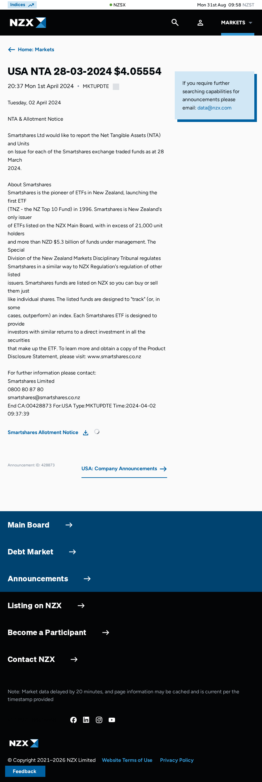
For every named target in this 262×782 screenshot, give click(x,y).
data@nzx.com (214, 108)
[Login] (200, 22)
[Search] (175, 24)
